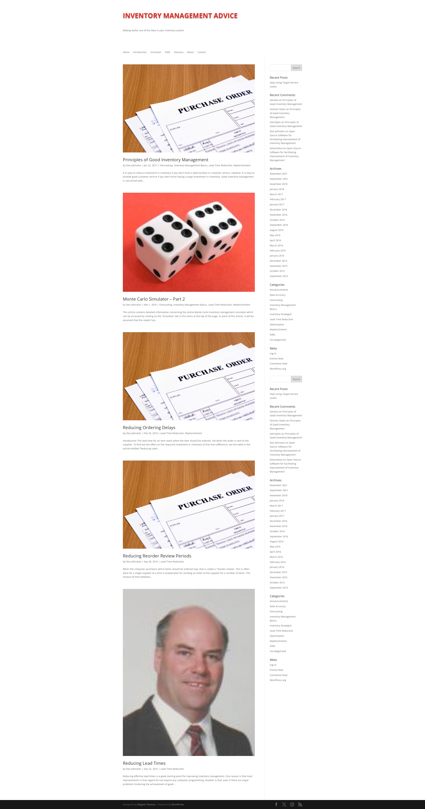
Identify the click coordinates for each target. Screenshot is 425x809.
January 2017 (277, 204)
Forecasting (166, 165)
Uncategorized (278, 339)
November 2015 (278, 266)
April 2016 (275, 240)
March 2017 (276, 194)
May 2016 (275, 235)
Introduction (140, 52)
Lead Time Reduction (220, 165)
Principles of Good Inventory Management (165, 160)
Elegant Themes (146, 804)
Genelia (274, 100)
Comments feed (278, 363)
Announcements (279, 289)
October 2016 (277, 219)
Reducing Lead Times (144, 763)
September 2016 (279, 224)
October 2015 (277, 270)
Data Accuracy (278, 294)
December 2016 (278, 209)
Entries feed (276, 358)
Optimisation (277, 324)
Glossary (178, 52)
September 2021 (279, 178)
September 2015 (279, 276)
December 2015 (278, 260)
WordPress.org (278, 368)
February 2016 (278, 250)
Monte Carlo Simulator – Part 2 (154, 299)
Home (126, 52)
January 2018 (277, 189)
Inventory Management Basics (191, 165)
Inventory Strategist (281, 314)
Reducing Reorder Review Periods (157, 556)
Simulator (155, 52)
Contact (201, 52)
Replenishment (242, 165)
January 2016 (277, 255)
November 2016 (278, 214)
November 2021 (278, 173)
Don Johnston (133, 165)
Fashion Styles (278, 109)
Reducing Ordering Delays (149, 427)
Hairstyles (275, 122)
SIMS (167, 52)
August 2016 (277, 230)
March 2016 (276, 245)
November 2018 (278, 184)
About (190, 52)
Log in (273, 353)
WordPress (178, 804)
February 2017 (278, 199)
